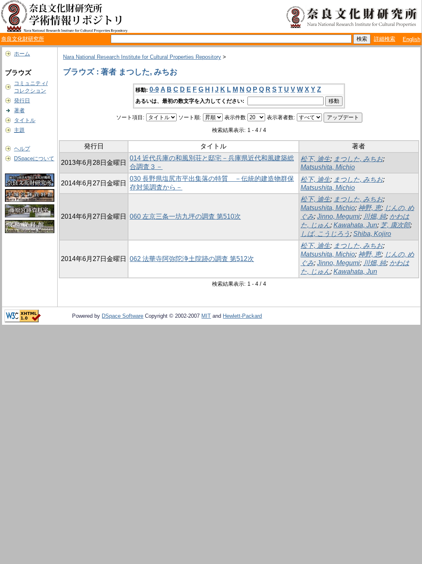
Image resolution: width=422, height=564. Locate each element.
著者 (19, 110)
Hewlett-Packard (242, 316)
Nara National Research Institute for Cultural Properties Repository (142, 57)
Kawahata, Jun (355, 225)
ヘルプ (22, 149)
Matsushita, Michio (328, 167)
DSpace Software (122, 316)
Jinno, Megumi (338, 216)
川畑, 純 (374, 216)
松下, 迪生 (315, 158)
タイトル (24, 120)
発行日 (22, 100)
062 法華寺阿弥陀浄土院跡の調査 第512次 (192, 258)
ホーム (22, 54)
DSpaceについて (34, 158)
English (411, 39)
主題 (19, 130)
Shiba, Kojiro (372, 233)
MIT (206, 316)
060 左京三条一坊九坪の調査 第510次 (185, 216)
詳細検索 (384, 39)
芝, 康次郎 (395, 225)
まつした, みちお (358, 158)
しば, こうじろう (325, 233)
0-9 (154, 89)
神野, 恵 (369, 207)
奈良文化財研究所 (22, 39)
